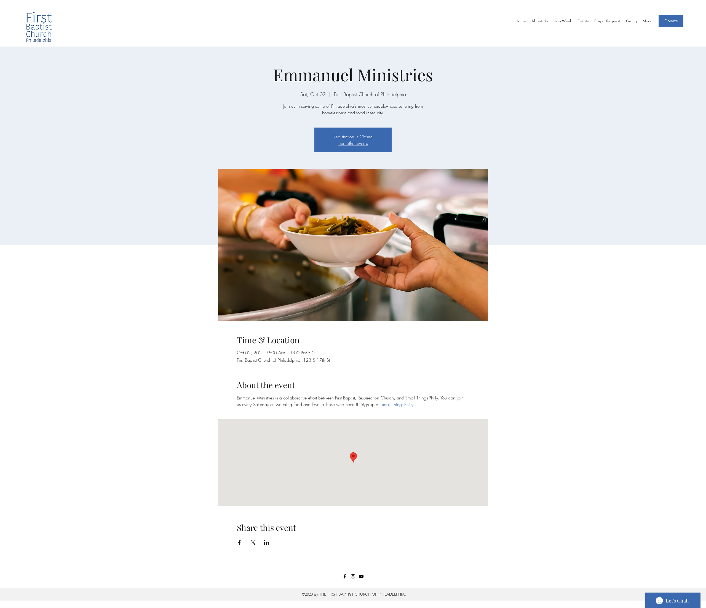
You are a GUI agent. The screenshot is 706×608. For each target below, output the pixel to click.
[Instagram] (353, 576)
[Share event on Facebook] (239, 542)
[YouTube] (361, 576)
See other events (353, 143)
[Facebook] (344, 576)
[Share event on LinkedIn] (266, 542)
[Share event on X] (253, 542)
